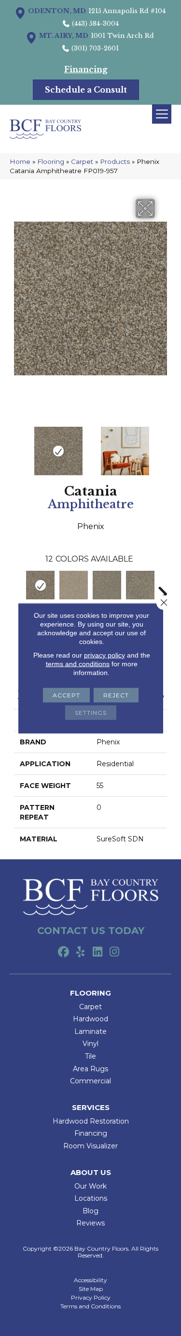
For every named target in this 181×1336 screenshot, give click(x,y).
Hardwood (90, 1018)
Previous (19, 446)
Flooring (50, 161)
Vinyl (90, 1043)
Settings (91, 712)
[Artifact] (73, 585)
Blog (90, 1211)
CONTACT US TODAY (90, 930)
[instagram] (115, 952)
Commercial (90, 1081)
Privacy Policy (91, 1298)
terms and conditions (78, 663)
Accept (66, 694)
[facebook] (64, 952)
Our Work (90, 1186)
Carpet (82, 161)
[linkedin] (98, 952)
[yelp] (81, 952)
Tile (90, 1056)
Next (162, 446)
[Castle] (140, 585)
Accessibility (90, 1280)
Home (20, 161)
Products (115, 161)
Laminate (90, 1031)
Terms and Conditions (90, 1306)
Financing (90, 1133)
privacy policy (104, 655)
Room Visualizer (90, 1146)
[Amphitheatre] (40, 585)
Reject (116, 694)
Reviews (90, 1223)
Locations (90, 1198)
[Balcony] (107, 585)
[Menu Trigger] (161, 114)
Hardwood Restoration (91, 1121)
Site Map (91, 1289)
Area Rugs (90, 1068)
